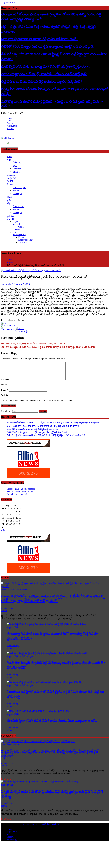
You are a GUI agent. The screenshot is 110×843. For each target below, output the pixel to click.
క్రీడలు (9, 197)
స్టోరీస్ (9, 200)
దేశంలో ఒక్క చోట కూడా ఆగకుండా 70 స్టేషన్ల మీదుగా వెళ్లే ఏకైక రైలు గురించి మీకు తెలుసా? (46, 435)
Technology (12, 839)
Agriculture (12, 126)
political (16, 224)
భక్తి (8, 203)
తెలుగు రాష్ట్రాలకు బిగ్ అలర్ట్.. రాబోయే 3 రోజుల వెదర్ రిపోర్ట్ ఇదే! (44, 74)
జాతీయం (17, 168)
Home (9, 118)
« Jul (3, 530)
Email (4, 390)
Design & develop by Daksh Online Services (38, 824)
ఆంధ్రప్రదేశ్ (11, 178)
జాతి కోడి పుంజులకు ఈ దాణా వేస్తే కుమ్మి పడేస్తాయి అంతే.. (39, 39)
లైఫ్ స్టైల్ (10, 216)
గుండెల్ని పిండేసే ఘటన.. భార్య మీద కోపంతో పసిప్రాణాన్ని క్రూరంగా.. (45, 66)
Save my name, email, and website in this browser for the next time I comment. (40, 400)
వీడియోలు (17, 194)
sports (15, 232)
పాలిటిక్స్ (17, 162)
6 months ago (7, 803)
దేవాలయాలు (18, 206)
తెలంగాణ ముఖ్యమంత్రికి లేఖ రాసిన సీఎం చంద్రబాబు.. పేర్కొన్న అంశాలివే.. (33, 343)
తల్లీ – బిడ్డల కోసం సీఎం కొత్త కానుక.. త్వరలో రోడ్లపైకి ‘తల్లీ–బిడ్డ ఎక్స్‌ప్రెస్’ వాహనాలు (43, 426)
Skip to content (8, 2)
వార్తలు (10, 159)
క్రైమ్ (15, 165)
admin (4, 610)
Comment (6, 379)
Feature (21, 237)
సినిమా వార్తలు (19, 187)
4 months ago (7, 763)
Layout (16, 221)
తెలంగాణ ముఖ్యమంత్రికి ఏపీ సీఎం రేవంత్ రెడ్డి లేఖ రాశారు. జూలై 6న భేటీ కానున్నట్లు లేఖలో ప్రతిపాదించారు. (48, 347)
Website (4, 395)
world (9, 120)
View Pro (22, 242)
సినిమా (10, 184)
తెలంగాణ (11, 175)
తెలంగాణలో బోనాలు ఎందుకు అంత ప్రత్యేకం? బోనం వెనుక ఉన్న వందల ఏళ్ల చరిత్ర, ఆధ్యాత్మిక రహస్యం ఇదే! (53, 422)
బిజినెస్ (10, 181)
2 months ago (7, 608)
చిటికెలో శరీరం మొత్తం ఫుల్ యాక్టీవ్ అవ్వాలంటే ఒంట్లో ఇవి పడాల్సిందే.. (48, 46)
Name (4, 384)
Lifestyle (16, 229)
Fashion (10, 128)
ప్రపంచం (16, 172)
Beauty (10, 123)
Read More (6, 779)
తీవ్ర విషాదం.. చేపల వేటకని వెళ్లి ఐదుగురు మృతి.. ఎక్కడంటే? (41, 81)
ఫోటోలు (16, 190)
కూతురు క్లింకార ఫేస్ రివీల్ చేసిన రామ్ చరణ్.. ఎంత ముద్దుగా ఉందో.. (52, 721)
